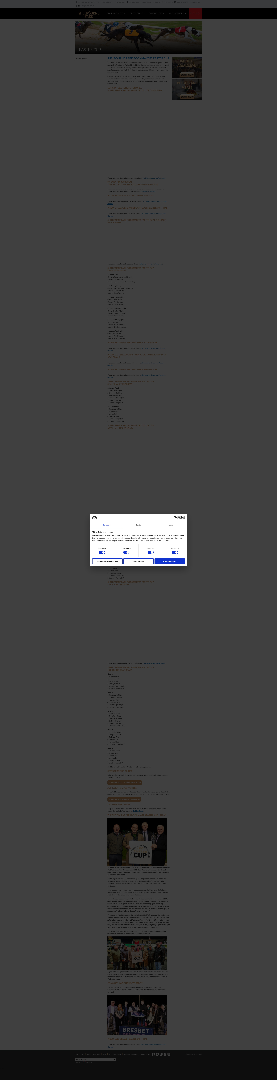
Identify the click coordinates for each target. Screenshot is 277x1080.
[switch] (126, 552)
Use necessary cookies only (107, 561)
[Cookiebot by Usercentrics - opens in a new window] (175, 517)
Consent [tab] (106, 525)
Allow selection (138, 561)
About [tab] (171, 525)
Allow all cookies (169, 561)
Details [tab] (138, 525)
